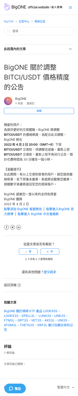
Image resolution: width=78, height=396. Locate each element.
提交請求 (50, 272)
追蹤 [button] (39, 110)
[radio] (28, 252)
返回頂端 (10, 285)
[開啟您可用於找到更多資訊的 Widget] (15, 389)
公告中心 (24, 21)
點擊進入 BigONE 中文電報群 (38, 214)
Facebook (6, 227)
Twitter (12, 227)
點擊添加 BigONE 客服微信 (23, 209)
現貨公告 (40, 21)
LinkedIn (18, 227)
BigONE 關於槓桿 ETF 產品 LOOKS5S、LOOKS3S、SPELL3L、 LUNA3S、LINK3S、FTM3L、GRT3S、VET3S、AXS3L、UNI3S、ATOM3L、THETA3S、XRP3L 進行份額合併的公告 (38, 320)
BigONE (9, 21)
